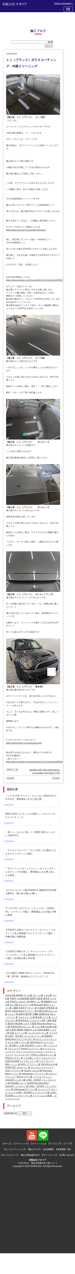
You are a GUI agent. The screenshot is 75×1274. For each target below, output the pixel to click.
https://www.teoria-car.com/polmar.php (24, 743)
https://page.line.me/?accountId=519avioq (26, 230)
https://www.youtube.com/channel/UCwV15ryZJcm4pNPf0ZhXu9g (37, 280)
